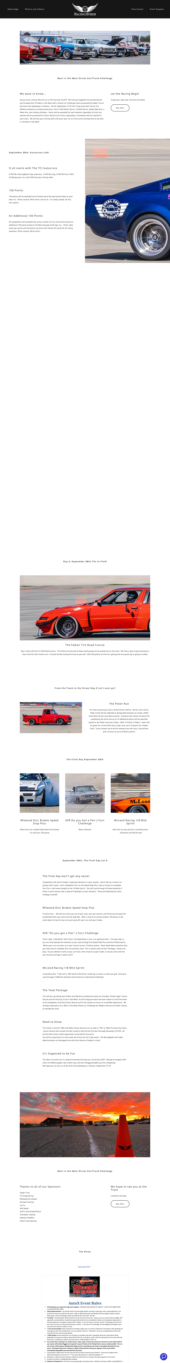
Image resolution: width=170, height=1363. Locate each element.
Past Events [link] (137, 9)
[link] (85, 9)
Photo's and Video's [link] (34, 9)
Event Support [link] (157, 9)
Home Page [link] (13, 9)
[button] (163, 1356)
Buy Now (120, 108)
